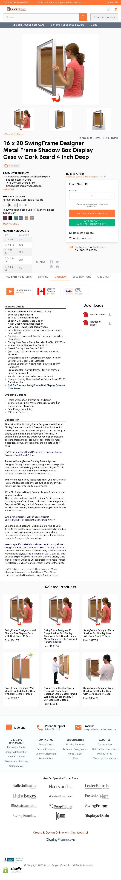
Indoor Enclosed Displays (28, 25)
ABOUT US (104, 740)
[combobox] (45, 17)
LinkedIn (109, 868)
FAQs (75, 758)
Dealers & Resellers (46, 753)
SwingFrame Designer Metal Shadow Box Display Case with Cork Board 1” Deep (20, 633)
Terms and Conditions (104, 758)
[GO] (83, 17)
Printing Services (75, 744)
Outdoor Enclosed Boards (67, 25)
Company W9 (16, 766)
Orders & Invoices (46, 749)
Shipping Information (16, 752)
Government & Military (16, 761)
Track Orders (46, 744)
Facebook (102, 863)
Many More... (11, 224)
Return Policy (46, 758)
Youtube (116, 868)
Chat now (98, 247)
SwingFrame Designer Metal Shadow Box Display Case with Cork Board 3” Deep (98, 633)
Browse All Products (104, 17)
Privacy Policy (104, 753)
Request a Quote (16, 747)
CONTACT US (45, 740)
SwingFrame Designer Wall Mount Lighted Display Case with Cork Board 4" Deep (20, 691)
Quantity (72, 190)
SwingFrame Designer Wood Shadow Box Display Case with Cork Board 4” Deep (98, 691)
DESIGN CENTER (75, 740)
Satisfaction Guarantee (104, 749)
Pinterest (116, 863)
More (94, 25)
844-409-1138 (21, 2)
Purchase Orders (16, 756)
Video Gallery (75, 753)
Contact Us (112, 2)
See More (8, 189)
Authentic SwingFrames (75, 749)
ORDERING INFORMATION (16, 741)
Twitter (109, 863)
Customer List (105, 744)
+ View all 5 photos (13, 134)
